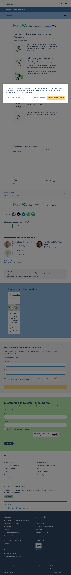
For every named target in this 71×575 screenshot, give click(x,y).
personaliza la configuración (23, 92)
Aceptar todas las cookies (56, 97)
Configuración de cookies (14, 97)
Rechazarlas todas (39, 97)
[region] (35, 93)
